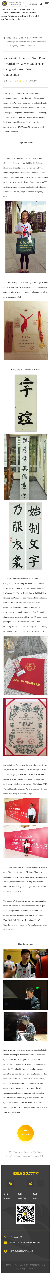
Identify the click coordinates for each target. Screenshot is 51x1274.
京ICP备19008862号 (26, 1269)
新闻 (35, 1194)
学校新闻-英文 (25, 38)
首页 (15, 38)
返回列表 (25, 1134)
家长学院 (22, 1199)
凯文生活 (7, 1199)
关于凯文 (7, 1194)
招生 (35, 1199)
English (33, 3)
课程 (20, 1194)
